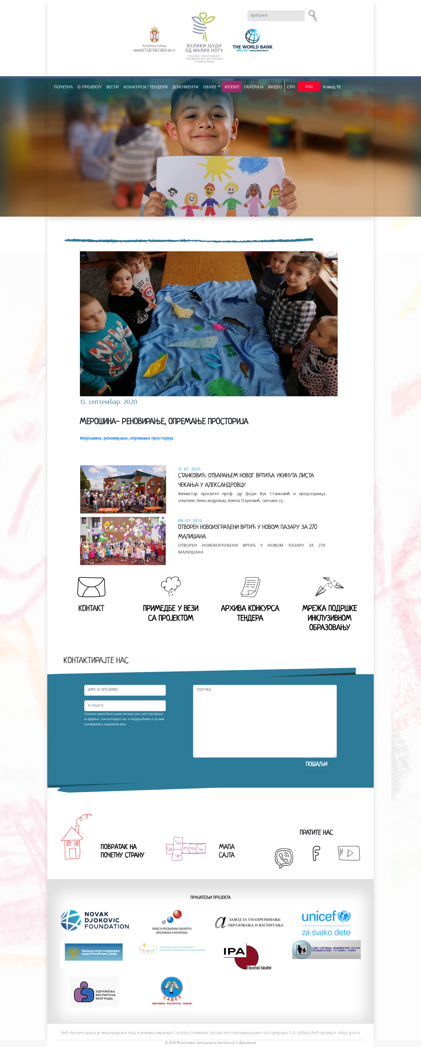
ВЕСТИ (112, 86)
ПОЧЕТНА (63, 86)
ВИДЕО (275, 86)
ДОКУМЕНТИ (185, 86)
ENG (309, 86)
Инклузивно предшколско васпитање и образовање (216, 1043)
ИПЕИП (232, 86)
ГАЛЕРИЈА (253, 86)
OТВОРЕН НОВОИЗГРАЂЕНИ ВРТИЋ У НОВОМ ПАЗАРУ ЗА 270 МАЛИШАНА (247, 532)
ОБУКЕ (210, 86)
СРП (291, 86)
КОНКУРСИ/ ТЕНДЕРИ (145, 86)
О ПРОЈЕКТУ (89, 86)
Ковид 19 (332, 86)
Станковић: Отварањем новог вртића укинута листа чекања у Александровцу (246, 480)
